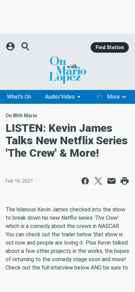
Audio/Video (60, 96)
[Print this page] (124, 181)
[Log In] (11, 46)
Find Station (110, 47)
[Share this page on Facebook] (85, 181)
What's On (19, 96)
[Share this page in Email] (111, 181)
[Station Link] (67, 70)
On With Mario (21, 115)
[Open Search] (25, 46)
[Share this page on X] (98, 181)
